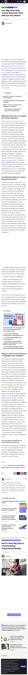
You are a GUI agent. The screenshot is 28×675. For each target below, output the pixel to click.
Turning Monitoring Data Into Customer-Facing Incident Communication (8, 517)
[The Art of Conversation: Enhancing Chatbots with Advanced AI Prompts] (5, 638)
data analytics (20, 465)
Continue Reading (14, 615)
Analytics (22, 503)
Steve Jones (8, 556)
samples (13, 398)
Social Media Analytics (22, 511)
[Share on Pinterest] (21, 473)
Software (22, 528)
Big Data (4, 7)
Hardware (17, 540)
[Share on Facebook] (14, 473)
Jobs (15, 7)
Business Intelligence (23, 506)
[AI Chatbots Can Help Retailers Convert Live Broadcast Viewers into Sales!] (5, 646)
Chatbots (12, 641)
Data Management (23, 508)
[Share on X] (18, 473)
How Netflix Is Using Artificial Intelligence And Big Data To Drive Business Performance (12, 343)
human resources (10, 467)
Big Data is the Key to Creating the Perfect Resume (12, 97)
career (14, 465)
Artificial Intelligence (7, 540)
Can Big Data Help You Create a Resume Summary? (14, 101)
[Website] (24, 479)
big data (10, 465)
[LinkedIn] (26, 479)
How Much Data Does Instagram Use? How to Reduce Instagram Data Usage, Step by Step (14, 329)
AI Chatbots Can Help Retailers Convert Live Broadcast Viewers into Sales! (18, 646)
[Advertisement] (14, 42)
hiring (3, 467)
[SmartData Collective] (5, 1)
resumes (22, 467)
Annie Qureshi (8, 23)
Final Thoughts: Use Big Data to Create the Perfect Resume (12, 109)
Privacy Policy (15, 668)
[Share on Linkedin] (25, 473)
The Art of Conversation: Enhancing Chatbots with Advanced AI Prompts (17, 638)
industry (17, 467)
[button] (23, 666)
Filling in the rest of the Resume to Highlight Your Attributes (12, 105)
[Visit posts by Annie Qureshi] (2, 479)
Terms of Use (7, 669)
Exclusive (10, 7)
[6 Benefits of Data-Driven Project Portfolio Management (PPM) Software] (23, 526)
